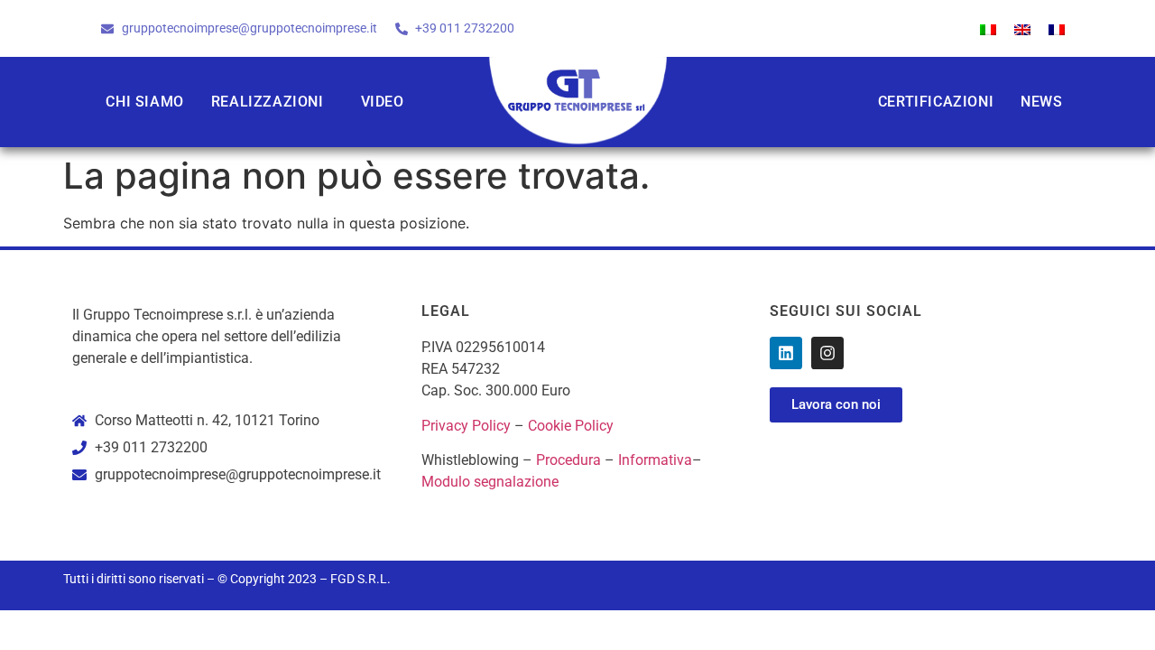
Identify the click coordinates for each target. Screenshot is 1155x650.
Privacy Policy (466, 425)
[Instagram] (827, 353)
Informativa (655, 460)
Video (382, 101)
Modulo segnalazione (490, 481)
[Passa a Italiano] (988, 28)
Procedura (568, 460)
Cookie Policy (571, 425)
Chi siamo (144, 101)
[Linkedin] (786, 353)
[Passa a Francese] (1057, 28)
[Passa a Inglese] (1022, 28)
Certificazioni (935, 101)
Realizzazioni (267, 101)
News (1041, 101)
